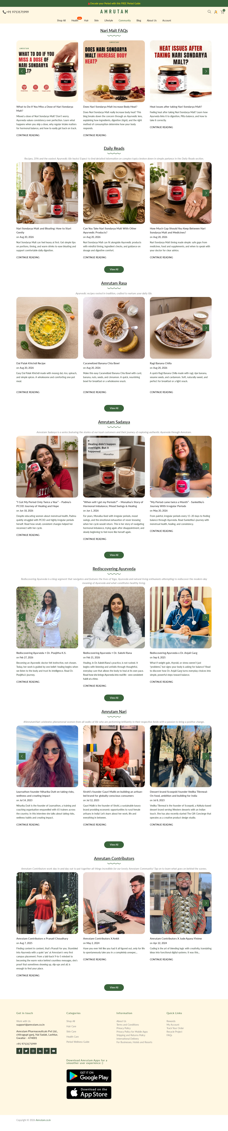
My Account (173, 1024)
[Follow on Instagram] (33, 1051)
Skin (96, 20)
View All (114, 269)
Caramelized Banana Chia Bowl (101, 363)
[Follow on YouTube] (54, 1051)
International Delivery (128, 1038)
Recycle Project (174, 1031)
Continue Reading (27, 139)
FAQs (169, 1035)
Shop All (61, 20)
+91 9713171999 (17, 12)
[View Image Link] (88, 1076)
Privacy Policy (124, 1028)
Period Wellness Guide (77, 1041)
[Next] (205, 71)
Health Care (72, 1036)
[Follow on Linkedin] (40, 1051)
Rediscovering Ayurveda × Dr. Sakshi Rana (107, 652)
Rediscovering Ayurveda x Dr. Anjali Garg (173, 652)
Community (125, 20)
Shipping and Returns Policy (131, 1035)
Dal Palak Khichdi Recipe (30, 363)
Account (166, 20)
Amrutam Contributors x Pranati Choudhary (42, 938)
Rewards (171, 1021)
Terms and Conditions (128, 1024)
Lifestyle (108, 20)
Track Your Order (175, 1028)
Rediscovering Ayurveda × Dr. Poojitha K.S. (41, 652)
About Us (152, 20)
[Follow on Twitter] (26, 1051)
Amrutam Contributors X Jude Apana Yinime (176, 938)
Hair (86, 20)
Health (76, 20)
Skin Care (71, 1031)
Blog (139, 20)
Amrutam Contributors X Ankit (101, 938)
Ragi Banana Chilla (161, 363)
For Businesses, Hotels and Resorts (134, 1042)
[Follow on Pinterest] (47, 1051)
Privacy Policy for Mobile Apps (132, 1031)
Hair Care (71, 1026)
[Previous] (22, 71)
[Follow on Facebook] (19, 1051)
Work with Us (23, 1021)
